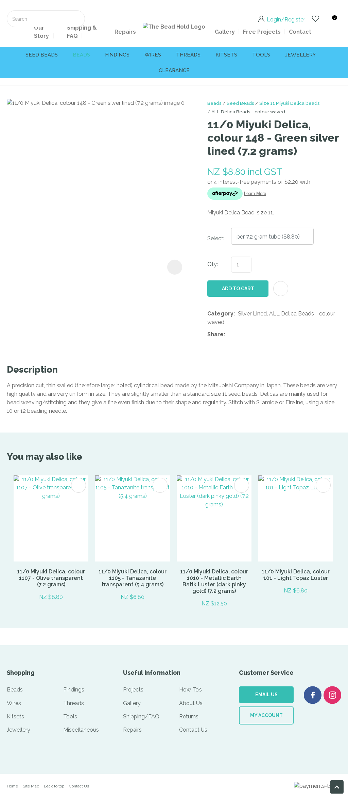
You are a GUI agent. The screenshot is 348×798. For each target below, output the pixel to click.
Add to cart (238, 288)
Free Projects (262, 32)
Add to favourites (78, 485)
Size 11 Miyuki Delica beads (289, 103)
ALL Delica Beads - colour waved (248, 111)
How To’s (190, 689)
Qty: (212, 264)
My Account (266, 715)
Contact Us (193, 730)
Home (12, 786)
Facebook (312, 695)
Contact (300, 32)
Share (215, 334)
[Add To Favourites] (280, 288)
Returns (188, 716)
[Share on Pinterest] (259, 334)
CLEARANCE (174, 70)
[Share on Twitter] (238, 334)
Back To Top (337, 787)
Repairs (125, 32)
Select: (215, 238)
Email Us (266, 694)
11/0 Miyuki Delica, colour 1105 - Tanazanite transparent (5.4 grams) (133, 578)
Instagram (332, 695)
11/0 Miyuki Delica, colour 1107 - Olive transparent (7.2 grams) (51, 578)
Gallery (225, 32)
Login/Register (286, 19)
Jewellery (300, 55)
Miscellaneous (81, 730)
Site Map (31, 786)
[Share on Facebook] (229, 334)
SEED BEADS (41, 55)
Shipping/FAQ (141, 716)
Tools (261, 55)
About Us (191, 703)
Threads (188, 55)
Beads (81, 55)
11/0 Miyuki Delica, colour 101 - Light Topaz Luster (296, 574)
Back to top (54, 786)
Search (77, 18)
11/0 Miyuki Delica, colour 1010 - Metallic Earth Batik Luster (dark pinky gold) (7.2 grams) (214, 581)
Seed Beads (240, 103)
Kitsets (226, 55)
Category (220, 313)
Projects (133, 689)
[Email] (248, 334)
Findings (117, 55)
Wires (152, 55)
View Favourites (315, 19)
